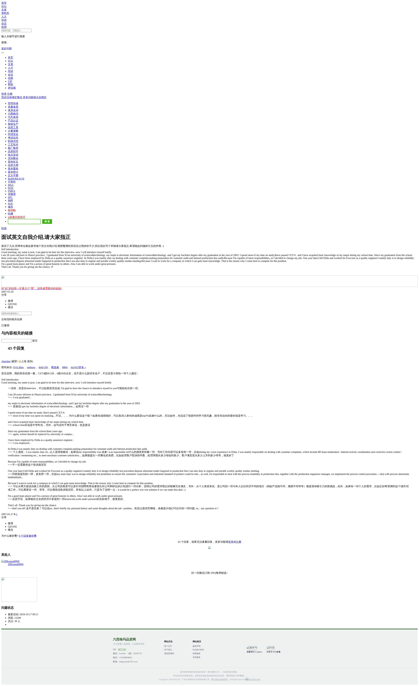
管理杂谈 (13, 103)
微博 (10, 300)
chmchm (5, 361)
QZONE (12, 304)
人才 (4, 16)
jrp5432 (75, 367)
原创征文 (13, 161)
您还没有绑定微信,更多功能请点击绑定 (23, 97)
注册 (9, 93)
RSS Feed (256, 679)
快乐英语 (13, 154)
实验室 (12, 194)
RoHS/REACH (16, 178)
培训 (4, 20)
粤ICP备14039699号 (219, 679)
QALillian (18, 367)
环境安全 (13, 134)
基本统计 (13, 172)
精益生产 (13, 124)
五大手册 (13, 175)
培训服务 (196, 657)
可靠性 (12, 181)
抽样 (10, 200)
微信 (10, 307)
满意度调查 (169, 653)
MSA (11, 185)
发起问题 (6, 48)
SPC (10, 197)
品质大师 (13, 165)
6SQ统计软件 (198, 650)
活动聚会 (13, 158)
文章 (4, 9)
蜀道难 (55, 367)
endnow (31, 367)
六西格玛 (13, 113)
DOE (10, 188)
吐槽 (10, 213)
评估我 (12, 87)
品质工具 (13, 127)
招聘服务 (196, 653)
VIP (10, 81)
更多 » (82, 367)
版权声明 (196, 646)
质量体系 (13, 106)
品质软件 (13, 151)
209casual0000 (15, 564)
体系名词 (13, 110)
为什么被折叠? (9, 535)
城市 (10, 206)
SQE (10, 203)
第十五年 (168, 646)
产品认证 (13, 120)
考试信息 (13, 137)
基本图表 (13, 168)
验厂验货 (13, 148)
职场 (4, 228)
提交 (34, 340)
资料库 (5, 13)
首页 (4, 2)
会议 (4, 23)
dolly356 (43, 367)
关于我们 (168, 650)
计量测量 (13, 130)
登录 (4, 93)
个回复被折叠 (27, 535)
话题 (10, 78)
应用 (4, 26)
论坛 (4, 6)
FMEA (11, 191)
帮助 (10, 84)
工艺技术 (13, 144)
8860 (64, 367)
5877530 (122, 649)
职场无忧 (13, 141)
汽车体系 (13, 117)
